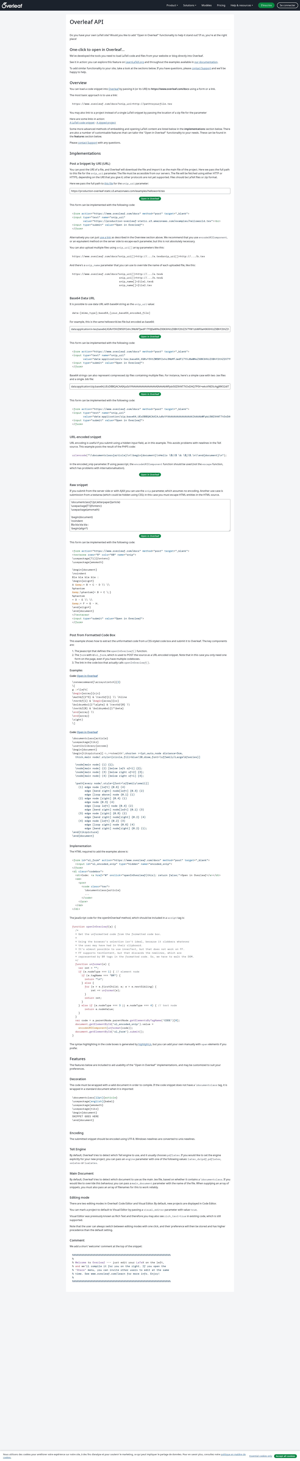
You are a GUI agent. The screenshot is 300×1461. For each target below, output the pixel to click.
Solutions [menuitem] (188, 5)
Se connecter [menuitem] (287, 5)
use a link (105, 237)
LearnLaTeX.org (135, 62)
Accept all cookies (285, 1456)
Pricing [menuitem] (221, 5)
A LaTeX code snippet (82, 122)
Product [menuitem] (171, 5)
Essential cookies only (260, 1455)
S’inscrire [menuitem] (266, 5)
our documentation (206, 62)
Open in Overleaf (87, 676)
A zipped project (106, 122)
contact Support (201, 68)
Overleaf (114, 89)
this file (108, 183)
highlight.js (144, 1044)
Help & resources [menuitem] (241, 5)
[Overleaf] (12, 5)
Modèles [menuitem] (207, 5)
